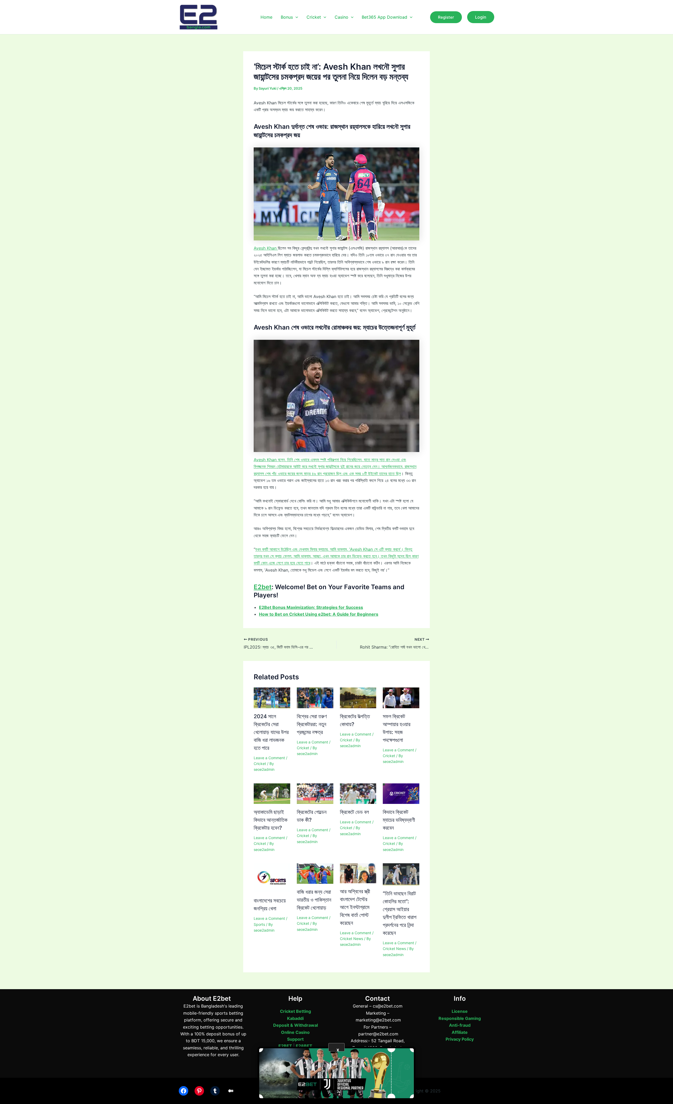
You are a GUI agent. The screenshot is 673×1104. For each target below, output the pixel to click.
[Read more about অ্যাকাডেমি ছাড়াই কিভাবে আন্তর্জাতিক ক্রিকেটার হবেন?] (272, 793)
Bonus (287, 17)
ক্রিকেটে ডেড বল (354, 812)
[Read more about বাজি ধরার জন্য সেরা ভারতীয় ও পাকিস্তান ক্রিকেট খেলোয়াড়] (315, 873)
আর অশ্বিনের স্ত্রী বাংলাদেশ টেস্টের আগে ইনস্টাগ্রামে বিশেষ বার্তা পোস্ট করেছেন (355, 907)
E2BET (285, 1046)
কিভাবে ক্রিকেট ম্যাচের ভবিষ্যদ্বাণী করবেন (399, 820)
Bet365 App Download (384, 17)
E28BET (304, 1046)
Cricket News (351, 938)
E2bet (263, 587)
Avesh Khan (266, 248)
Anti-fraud (460, 1025)
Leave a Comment (269, 758)
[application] (295, 17)
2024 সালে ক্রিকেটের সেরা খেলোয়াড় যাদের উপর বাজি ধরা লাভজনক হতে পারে (271, 732)
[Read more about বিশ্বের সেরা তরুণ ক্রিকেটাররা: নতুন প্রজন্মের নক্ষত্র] (315, 697)
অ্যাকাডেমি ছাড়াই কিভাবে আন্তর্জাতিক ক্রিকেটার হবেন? (270, 820)
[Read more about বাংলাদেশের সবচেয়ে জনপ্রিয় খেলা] (272, 877)
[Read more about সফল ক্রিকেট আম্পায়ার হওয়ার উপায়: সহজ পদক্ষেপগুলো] (401, 697)
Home (266, 17)
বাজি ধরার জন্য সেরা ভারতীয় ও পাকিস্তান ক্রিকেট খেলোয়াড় (314, 900)
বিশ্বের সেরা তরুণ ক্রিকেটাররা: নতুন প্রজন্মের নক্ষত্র (312, 724)
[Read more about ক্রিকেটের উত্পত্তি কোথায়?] (358, 697)
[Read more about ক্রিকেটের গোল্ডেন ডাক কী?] (315, 793)
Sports (259, 924)
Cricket (314, 17)
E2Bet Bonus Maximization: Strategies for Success (311, 607)
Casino (341, 17)
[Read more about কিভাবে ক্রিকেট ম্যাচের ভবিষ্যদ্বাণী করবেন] (401, 793)
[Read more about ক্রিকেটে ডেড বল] (358, 793)
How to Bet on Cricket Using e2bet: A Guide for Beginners (318, 614)
